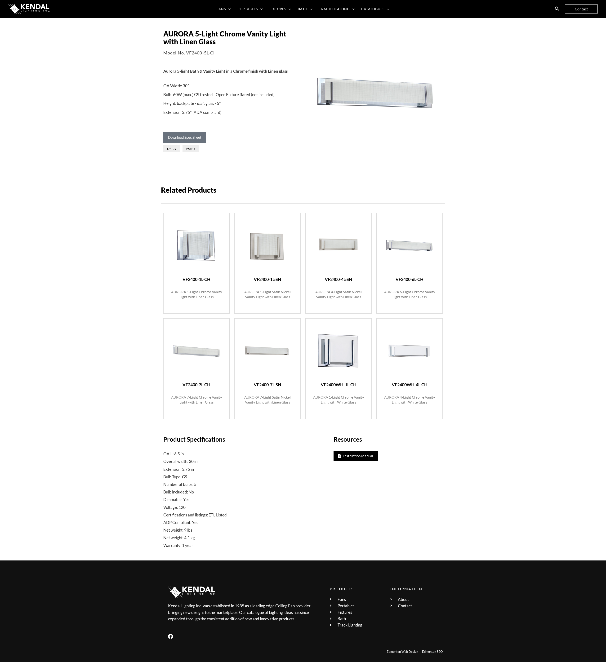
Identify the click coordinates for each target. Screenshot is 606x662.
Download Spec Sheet (184, 137)
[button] (228, 9)
